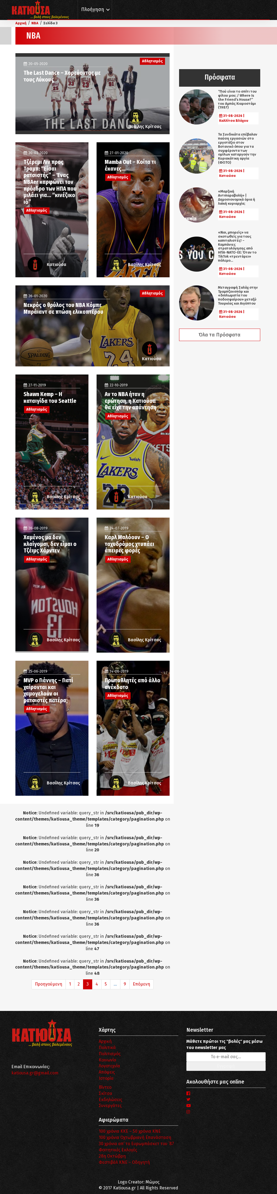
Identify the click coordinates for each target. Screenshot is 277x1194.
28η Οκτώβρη (112, 1156)
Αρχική (105, 1041)
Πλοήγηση (92, 9)
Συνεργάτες (110, 1105)
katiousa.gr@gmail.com (34, 1072)
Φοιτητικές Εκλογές (118, 1149)
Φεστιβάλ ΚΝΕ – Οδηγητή (124, 1162)
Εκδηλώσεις (110, 1099)
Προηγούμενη (48, 984)
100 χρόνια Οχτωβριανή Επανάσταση (135, 1137)
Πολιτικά (107, 1047)
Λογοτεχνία (109, 1065)
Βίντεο (105, 1087)
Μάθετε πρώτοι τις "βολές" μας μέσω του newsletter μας (224, 1044)
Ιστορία (106, 1078)
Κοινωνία (107, 1060)
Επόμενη (141, 984)
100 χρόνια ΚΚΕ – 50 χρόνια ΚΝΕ (130, 1131)
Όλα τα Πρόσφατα (219, 335)
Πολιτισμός (110, 1053)
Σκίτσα (105, 1093)
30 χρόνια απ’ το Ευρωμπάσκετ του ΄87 (136, 1143)
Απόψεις (107, 1072)
